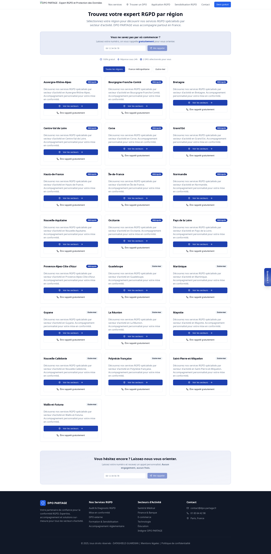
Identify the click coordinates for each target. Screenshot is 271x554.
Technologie (144, 521)
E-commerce (144, 517)
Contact (205, 4)
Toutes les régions (114, 69)
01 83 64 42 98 (198, 513)
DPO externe (96, 517)
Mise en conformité (99, 512)
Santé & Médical (146, 508)
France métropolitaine (139, 69)
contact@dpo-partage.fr (203, 508)
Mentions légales (150, 543)
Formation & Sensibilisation (103, 521)
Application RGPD (160, 4)
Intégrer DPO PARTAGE (150, 530)
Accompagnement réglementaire (106, 526)
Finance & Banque (147, 512)
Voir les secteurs (70, 106)
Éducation (143, 526)
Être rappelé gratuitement (72, 112)
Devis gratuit (223, 4)
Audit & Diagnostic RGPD (102, 508)
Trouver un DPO (138, 4)
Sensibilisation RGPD (186, 4)
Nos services (115, 4)
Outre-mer (160, 69)
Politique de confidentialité (175, 543)
